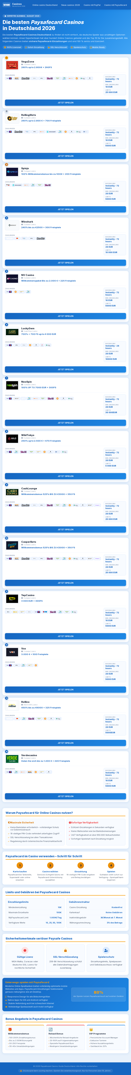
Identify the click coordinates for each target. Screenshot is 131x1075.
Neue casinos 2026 (70, 5)
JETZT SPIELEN (65, 102)
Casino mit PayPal (92, 5)
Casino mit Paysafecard (115, 5)
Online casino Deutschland (45, 5)
